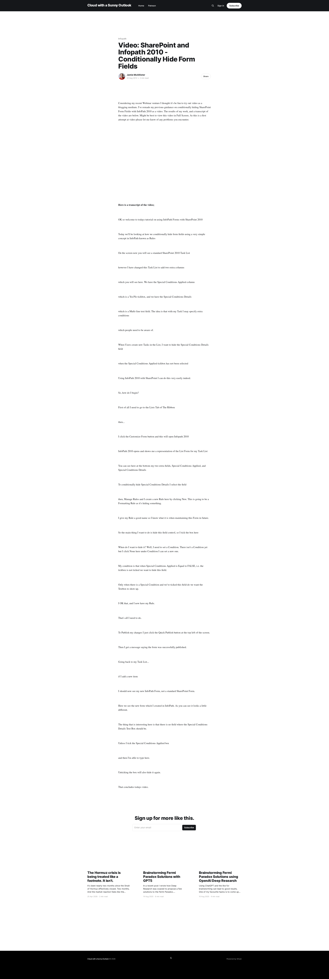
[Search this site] (213, 6)
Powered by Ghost (234, 959)
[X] (171, 958)
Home (141, 5)
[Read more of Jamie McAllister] (121, 76)
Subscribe (234, 5)
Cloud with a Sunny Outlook (109, 5)
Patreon (152, 5)
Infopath (122, 38)
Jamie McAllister (136, 75)
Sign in (220, 5)
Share (205, 76)
